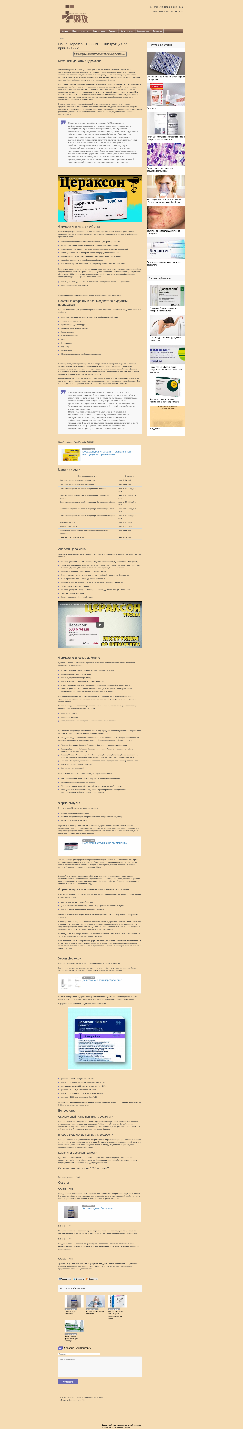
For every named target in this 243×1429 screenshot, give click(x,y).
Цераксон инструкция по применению (104, 843)
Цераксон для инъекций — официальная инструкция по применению (106, 453)
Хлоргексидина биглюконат (98, 1208)
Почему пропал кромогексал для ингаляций (71, 1338)
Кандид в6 (155, 428)
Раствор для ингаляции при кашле (95, 1313)
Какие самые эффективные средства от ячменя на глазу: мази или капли (166, 369)
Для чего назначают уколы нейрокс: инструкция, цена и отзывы (115, 1315)
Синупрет (151, 108)
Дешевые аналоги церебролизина (102, 980)
